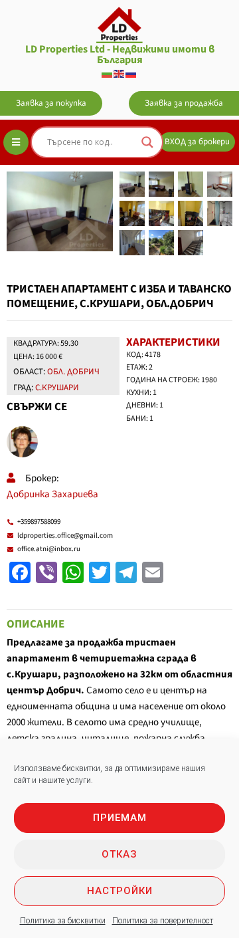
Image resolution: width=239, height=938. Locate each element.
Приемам (120, 818)
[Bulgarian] (108, 73)
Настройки (120, 891)
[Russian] (131, 73)
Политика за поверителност (162, 920)
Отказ (119, 854)
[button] (51, 103)
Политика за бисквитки (63, 920)
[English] (119, 73)
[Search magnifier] (147, 142)
